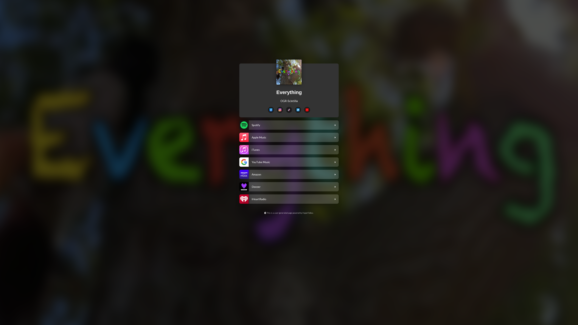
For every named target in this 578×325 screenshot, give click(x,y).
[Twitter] (298, 110)
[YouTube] (307, 110)
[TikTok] (289, 110)
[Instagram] (280, 110)
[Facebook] (271, 110)
